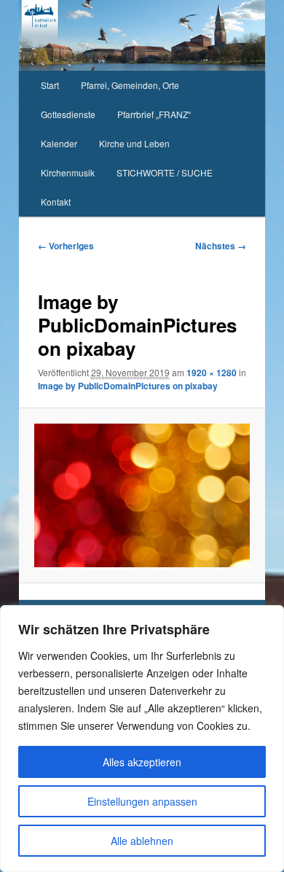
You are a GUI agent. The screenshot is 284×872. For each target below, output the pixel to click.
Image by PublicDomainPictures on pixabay (128, 385)
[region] (142, 738)
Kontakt (56, 201)
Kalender (59, 143)
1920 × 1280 (211, 372)
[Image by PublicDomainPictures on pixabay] (141, 495)
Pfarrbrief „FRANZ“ (154, 114)
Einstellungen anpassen (142, 801)
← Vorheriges (66, 245)
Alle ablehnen (142, 840)
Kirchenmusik (68, 172)
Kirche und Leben (134, 143)
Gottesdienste (68, 114)
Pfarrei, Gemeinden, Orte (130, 85)
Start (50, 85)
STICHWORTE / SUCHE (165, 172)
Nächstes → (220, 245)
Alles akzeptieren (142, 762)
